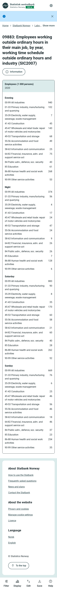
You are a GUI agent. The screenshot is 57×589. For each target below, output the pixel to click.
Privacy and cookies (18, 509)
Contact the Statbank (19, 492)
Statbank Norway (21, 25)
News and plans (16, 486)
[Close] (52, 16)
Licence (12, 520)
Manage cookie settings (20, 514)
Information (16, 71)
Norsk (11, 537)
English (12, 542)
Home (5, 25)
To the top (21, 565)
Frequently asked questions (22, 481)
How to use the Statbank (20, 475)
